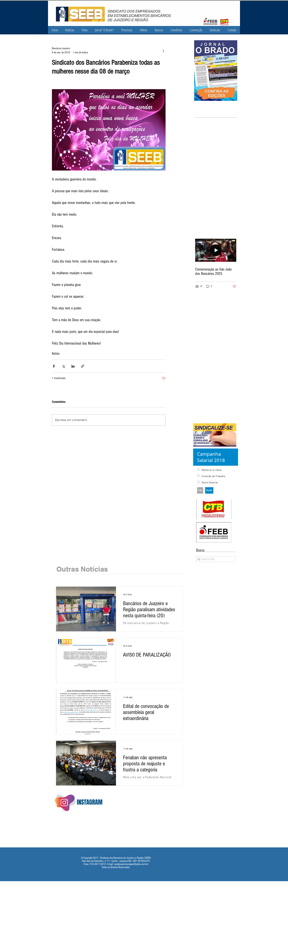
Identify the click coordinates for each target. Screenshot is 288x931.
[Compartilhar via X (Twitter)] (63, 366)
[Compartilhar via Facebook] (54, 366)
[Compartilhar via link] (82, 366)
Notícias (55, 353)
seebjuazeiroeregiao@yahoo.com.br (131, 864)
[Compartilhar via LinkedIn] (73, 366)
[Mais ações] (163, 50)
